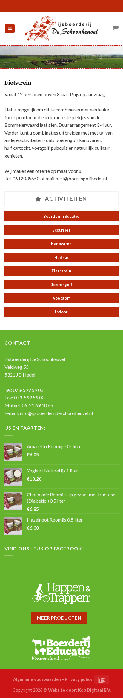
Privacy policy (79, 679)
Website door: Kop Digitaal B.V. (79, 690)
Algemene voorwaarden (37, 679)
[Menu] (10, 29)
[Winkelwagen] (116, 28)
